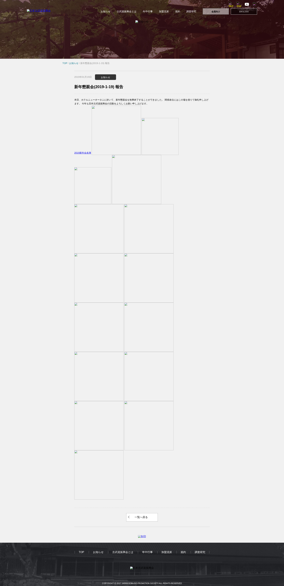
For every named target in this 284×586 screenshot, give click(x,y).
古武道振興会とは (126, 11)
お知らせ (105, 11)
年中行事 (148, 11)
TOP (81, 552)
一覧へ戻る (141, 517)
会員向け (216, 11)
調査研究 (191, 11)
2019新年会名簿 (82, 152)
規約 (177, 11)
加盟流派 (164, 11)
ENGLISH (244, 11)
